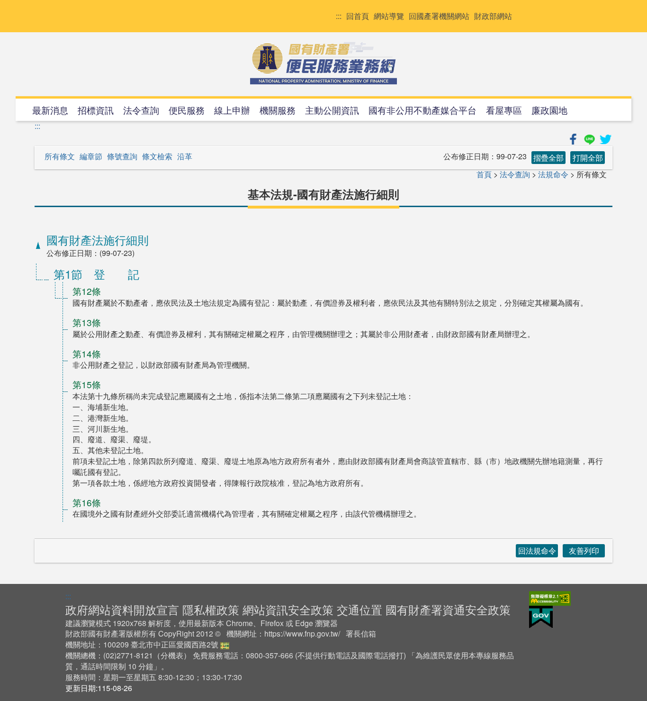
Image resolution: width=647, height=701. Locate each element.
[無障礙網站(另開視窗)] (550, 597)
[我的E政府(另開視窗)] (541, 615)
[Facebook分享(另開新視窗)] (574, 137)
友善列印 (584, 550)
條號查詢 (122, 156)
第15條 (86, 384)
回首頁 (357, 16)
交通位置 (359, 609)
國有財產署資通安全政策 (448, 609)
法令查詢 (141, 109)
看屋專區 (504, 109)
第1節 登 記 (96, 273)
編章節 (91, 156)
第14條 (86, 353)
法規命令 (553, 174)
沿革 (184, 156)
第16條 (86, 502)
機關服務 (278, 109)
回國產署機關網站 (439, 16)
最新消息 (50, 109)
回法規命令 (537, 550)
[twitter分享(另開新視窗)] (605, 137)
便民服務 (187, 109)
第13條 (86, 322)
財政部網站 (493, 16)
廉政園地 (549, 109)
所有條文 (60, 156)
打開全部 (588, 157)
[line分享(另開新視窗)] (590, 137)
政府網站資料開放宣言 (122, 609)
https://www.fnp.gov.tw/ (302, 633)
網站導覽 (389, 16)
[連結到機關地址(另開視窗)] (224, 644)
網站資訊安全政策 (288, 609)
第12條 (86, 290)
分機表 (172, 655)
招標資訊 (96, 109)
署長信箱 (361, 633)
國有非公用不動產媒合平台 (422, 109)
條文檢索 (157, 156)
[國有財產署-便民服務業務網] (323, 63)
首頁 (484, 174)
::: (338, 16)
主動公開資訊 (332, 109)
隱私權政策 (210, 609)
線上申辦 (232, 109)
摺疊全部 (548, 157)
